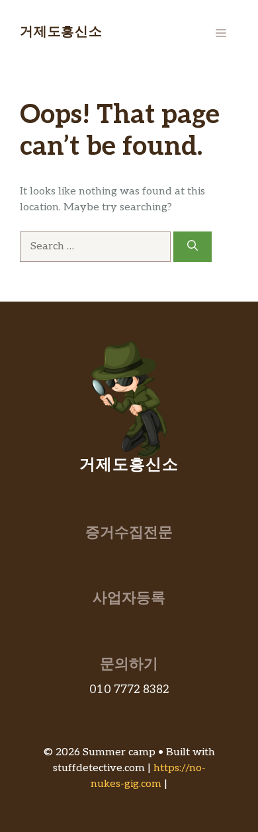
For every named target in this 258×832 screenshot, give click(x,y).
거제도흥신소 (61, 33)
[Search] (192, 246)
